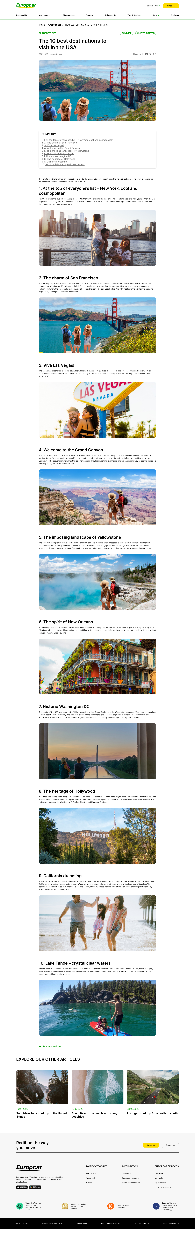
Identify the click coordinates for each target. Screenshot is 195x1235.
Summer (127, 33)
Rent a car (170, 6)
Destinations (44, 15)
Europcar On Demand (164, 1187)
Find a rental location (131, 1182)
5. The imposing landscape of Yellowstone (66, 150)
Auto (155, 15)
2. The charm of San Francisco (60, 142)
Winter (89, 1182)
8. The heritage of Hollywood (59, 159)
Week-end (90, 1178)
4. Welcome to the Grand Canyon (62, 148)
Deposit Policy (82, 1223)
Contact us (170, 1145)
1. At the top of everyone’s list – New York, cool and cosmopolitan (78, 140)
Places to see (68, 15)
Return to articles (52, 1046)
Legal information (22, 1223)
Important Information (171, 1223)
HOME (42, 25)
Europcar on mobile (130, 1178)
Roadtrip (89, 15)
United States (146, 33)
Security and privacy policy (110, 1223)
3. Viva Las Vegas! (54, 145)
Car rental (159, 1173)
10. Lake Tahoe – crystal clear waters (65, 164)
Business (175, 15)
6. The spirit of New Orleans (59, 153)
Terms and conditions (142, 1223)
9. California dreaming (55, 161)
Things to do (110, 15)
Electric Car (91, 1173)
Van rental (159, 1178)
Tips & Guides (134, 15)
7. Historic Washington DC (58, 156)
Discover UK (21, 15)
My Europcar (160, 1182)
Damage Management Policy (52, 1223)
